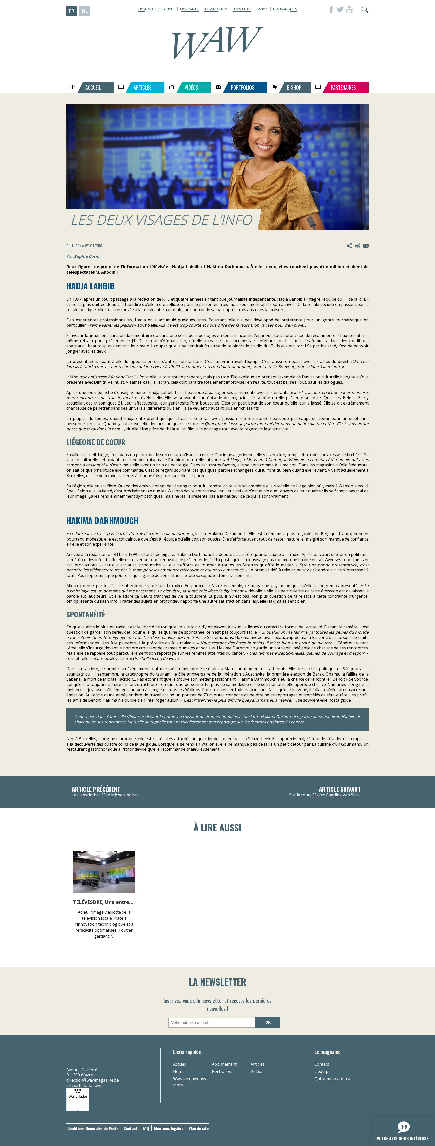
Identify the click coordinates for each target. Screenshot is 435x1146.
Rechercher (365, 10)
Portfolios (221, 1071)
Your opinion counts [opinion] (399, 1128)
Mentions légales (168, 1128)
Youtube (349, 10)
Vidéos (257, 1071)
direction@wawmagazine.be (92, 1080)
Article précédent (105, 792)
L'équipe (322, 1071)
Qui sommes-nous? (332, 1079)
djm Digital (354, 1128)
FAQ (146, 1128)
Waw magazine (217, 43)
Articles (258, 1064)
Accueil (179, 1064)
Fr (71, 11)
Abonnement (224, 1064)
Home (179, 1071)
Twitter (339, 10)
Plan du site (199, 1128)
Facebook (329, 10)
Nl (84, 11)
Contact (321, 1064)
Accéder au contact (366, 245)
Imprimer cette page (357, 245)
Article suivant (325, 792)
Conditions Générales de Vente (92, 1128)
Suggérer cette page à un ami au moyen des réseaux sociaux (349, 245)
